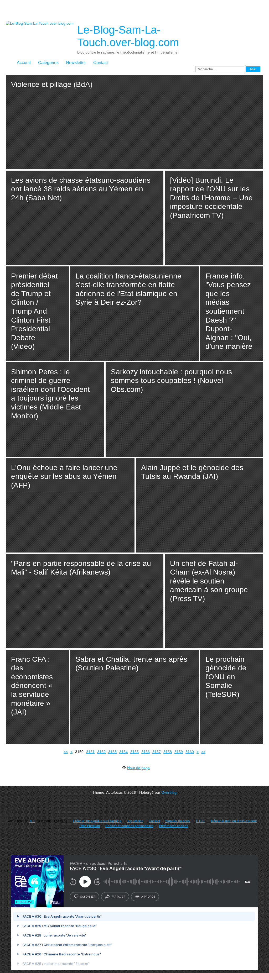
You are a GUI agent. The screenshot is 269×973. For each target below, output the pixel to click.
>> (203, 752)
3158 (167, 752)
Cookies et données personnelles (129, 826)
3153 (112, 752)
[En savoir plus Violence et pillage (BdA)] (134, 122)
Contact (100, 62)
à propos (148, 896)
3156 (145, 752)
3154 (123, 752)
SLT (32, 821)
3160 (189, 752)
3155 (134, 752)
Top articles (135, 821)
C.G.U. (200, 821)
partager (118, 896)
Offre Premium (89, 826)
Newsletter (76, 62)
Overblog (169, 792)
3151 (90, 752)
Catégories (48, 62)
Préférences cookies (173, 826)
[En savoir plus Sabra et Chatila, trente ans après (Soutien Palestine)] (134, 697)
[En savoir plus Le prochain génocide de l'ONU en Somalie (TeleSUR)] (231, 697)
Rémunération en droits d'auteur (234, 821)
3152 (101, 752)
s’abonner (87, 896)
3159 (178, 752)
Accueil (24, 62)
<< (66, 752)
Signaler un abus (177, 821)
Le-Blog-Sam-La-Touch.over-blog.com (128, 36)
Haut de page (138, 768)
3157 (156, 752)
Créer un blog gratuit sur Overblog (97, 821)
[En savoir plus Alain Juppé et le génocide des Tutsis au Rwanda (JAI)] (199, 505)
